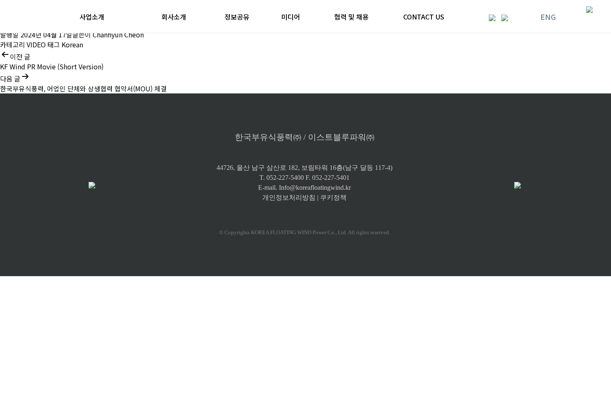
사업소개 (91, 17)
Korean (72, 44)
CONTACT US (423, 17)
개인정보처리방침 (288, 197)
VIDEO (36, 44)
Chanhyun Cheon (118, 34)
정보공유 (236, 17)
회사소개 (173, 17)
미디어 (290, 17)
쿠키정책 (333, 197)
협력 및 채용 (351, 17)
